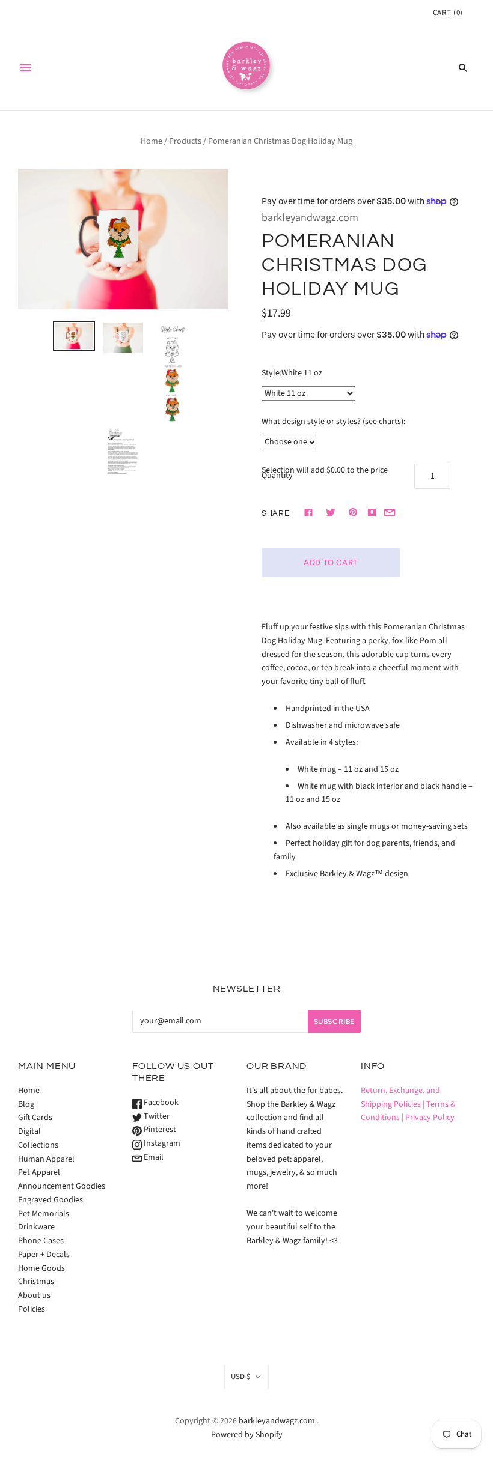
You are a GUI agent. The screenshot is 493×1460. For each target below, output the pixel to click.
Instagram (161, 1143)
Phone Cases (41, 1241)
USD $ (240, 1376)
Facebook (160, 1103)
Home (151, 141)
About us (34, 1295)
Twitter (156, 1116)
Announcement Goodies (61, 1186)
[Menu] (25, 67)
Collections (38, 1145)
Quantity (277, 476)
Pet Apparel (39, 1172)
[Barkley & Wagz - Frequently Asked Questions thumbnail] (123, 453)
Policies (31, 1309)
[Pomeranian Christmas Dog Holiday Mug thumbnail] (74, 336)
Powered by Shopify (247, 1435)
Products (185, 141)
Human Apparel (46, 1159)
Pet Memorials (43, 1214)
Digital (29, 1131)
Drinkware (36, 1227)
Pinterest (159, 1130)
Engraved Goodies (50, 1200)
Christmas (36, 1282)
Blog (26, 1104)
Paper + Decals (44, 1255)
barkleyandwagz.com (310, 217)
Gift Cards (35, 1118)
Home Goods (41, 1268)
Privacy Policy (430, 1118)
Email (153, 1157)
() (448, 12)
